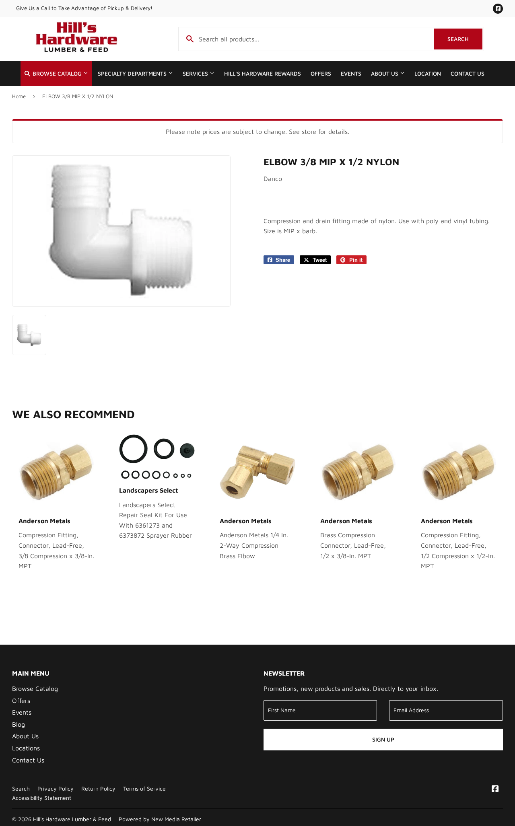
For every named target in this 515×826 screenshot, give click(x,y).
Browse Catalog (57, 73)
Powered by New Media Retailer (160, 819)
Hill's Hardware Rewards (262, 73)
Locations (26, 748)
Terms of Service (144, 788)
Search (464, 38)
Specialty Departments (133, 73)
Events (351, 73)
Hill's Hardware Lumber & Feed (72, 819)
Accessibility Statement (41, 798)
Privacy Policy (55, 788)
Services (196, 73)
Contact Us (467, 73)
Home (19, 96)
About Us (385, 73)
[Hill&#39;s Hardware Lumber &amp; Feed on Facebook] (495, 789)
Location (427, 73)
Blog (18, 724)
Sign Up (383, 739)
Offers (321, 73)
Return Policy (98, 788)
